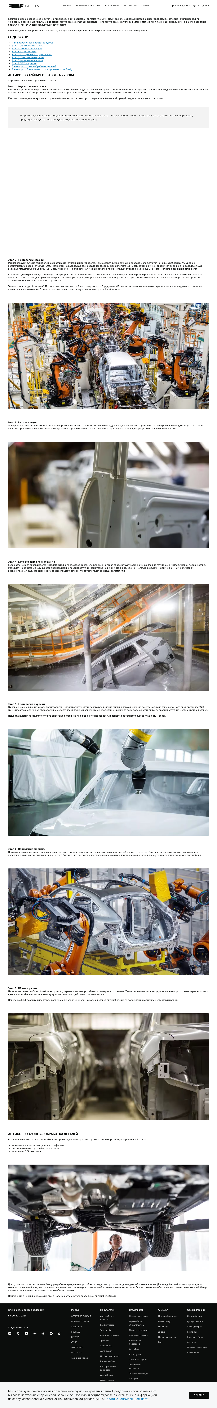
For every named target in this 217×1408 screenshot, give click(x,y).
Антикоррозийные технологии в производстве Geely (42, 69)
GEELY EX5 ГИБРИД (81, 1316)
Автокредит (106, 1351)
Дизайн (161, 1332)
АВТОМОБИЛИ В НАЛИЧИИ (88, 6)
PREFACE (75, 1332)
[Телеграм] (43, 1333)
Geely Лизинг (106, 1375)
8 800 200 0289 (17, 1315)
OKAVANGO (77, 1347)
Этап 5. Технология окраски (28, 57)
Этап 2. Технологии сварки (27, 48)
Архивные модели (80, 1358)
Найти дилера (107, 1380)
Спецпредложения (109, 1335)
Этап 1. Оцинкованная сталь (27, 45)
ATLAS (74, 1342)
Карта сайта (193, 1352)
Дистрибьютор (194, 1316)
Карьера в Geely (195, 1337)
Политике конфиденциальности (126, 1399)
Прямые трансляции (197, 1347)
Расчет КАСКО (107, 1361)
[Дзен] (34, 1333)
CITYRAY (75, 1337)
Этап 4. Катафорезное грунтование (32, 54)
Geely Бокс (134, 1349)
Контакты (192, 1332)
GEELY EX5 (76, 1326)
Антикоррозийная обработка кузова (32, 42)
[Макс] (51, 1333)
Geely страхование (109, 1356)
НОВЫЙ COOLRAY (80, 1321)
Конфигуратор (107, 1325)
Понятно (199, 1395)
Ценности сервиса (138, 1316)
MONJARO (76, 1352)
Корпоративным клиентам (108, 1368)
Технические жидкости (135, 1366)
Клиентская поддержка (135, 1342)
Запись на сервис (138, 1359)
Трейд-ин (104, 1340)
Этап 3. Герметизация (24, 51)
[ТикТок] (59, 1333)
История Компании (167, 1316)
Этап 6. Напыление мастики (27, 60)
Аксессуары (106, 1345)
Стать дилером (194, 1326)
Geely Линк (134, 1378)
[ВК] (10, 1333)
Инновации (163, 1326)
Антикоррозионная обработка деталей (34, 66)
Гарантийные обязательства (136, 1323)
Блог (160, 1342)
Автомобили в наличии (107, 1318)
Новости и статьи (167, 1337)
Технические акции (138, 1373)
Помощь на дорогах (139, 1330)
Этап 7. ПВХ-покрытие (24, 63)
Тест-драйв (105, 1330)
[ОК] (18, 1333)
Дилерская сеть (195, 1321)
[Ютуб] (26, 1333)
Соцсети (191, 1342)
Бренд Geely (164, 1321)
